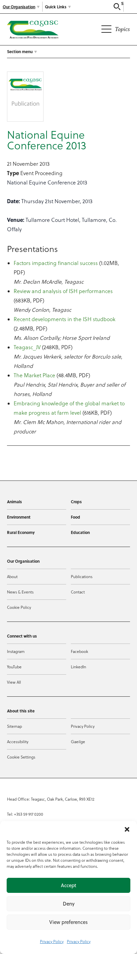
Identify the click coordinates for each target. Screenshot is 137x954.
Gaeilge (78, 741)
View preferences (68, 922)
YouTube (14, 667)
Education (80, 532)
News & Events (20, 592)
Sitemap (14, 726)
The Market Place (34, 375)
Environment (19, 517)
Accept (68, 885)
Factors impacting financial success (56, 263)
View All (14, 682)
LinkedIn (78, 667)
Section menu (20, 51)
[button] (127, 829)
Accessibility (17, 741)
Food (75, 517)
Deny (68, 903)
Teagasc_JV (27, 347)
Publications (81, 576)
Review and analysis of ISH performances (63, 291)
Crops (76, 502)
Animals (14, 502)
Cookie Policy (19, 607)
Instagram (16, 651)
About (12, 576)
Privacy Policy (52, 941)
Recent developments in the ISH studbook (64, 319)
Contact (78, 592)
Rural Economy (21, 532)
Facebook (79, 651)
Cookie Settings (21, 757)
